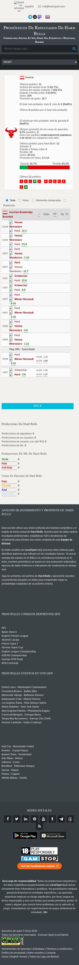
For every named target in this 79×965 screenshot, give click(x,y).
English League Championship (19, 651)
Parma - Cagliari (11, 774)
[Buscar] (74, 48)
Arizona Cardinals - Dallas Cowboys (22, 722)
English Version (19, 956)
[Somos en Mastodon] (39, 17)
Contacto (51, 952)
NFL (4, 627)
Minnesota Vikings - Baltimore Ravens (23, 695)
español (29, 6)
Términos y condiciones (59, 948)
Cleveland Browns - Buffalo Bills (19, 691)
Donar (5, 956)
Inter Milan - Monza (12, 758)
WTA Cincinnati (10, 663)
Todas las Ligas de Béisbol (44, 956)
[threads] (70, 819)
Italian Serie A (9, 632)
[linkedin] (25, 819)
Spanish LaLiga (10, 639)
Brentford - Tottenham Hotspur (18, 766)
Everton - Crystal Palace (15, 750)
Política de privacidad (13, 952)
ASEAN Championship (14, 655)
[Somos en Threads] (35, 17)
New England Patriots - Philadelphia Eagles (26, 710)
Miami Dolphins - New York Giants (20, 706)
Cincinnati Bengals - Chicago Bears (21, 714)
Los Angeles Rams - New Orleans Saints (24, 702)
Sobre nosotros (35, 952)
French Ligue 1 (10, 643)
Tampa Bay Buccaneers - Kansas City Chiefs (26, 718)
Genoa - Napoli (10, 770)
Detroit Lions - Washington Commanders (24, 687)
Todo (12, 200)
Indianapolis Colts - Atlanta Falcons (21, 699)
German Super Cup (12, 647)
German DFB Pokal (12, 659)
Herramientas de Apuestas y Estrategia (23, 948)
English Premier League (15, 635)
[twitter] (16, 819)
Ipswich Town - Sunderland (16, 754)
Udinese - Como (11, 762)
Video (25, 200)
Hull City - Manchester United (18, 746)
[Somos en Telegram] (30, 17)
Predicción (9, 205)
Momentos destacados (48, 200)
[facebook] (7, 819)
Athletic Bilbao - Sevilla (14, 777)
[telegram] (61, 819)
